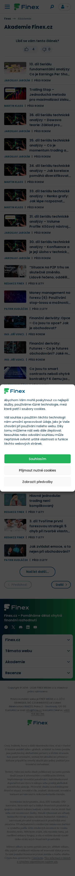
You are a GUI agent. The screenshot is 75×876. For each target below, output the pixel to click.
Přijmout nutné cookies (37, 470)
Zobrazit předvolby (37, 481)
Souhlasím (37, 459)
